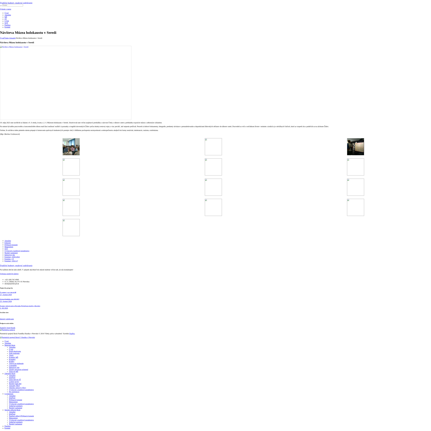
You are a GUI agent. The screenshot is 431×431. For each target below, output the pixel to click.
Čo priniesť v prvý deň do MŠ (8, 292)
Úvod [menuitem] (6, 341)
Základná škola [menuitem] (9, 374)
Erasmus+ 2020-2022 (12, 257)
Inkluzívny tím (9, 255)
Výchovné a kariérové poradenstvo (16, 251)
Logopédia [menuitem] (13, 365)
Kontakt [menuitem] (7, 428)
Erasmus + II (9, 259)
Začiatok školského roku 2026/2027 (9, 299)
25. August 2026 (6, 301)
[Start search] (1, 5)
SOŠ (6, 23)
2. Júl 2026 (4, 308)
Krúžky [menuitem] (11, 361)
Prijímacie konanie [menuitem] (15, 400)
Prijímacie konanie (11, 245)
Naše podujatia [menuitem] (14, 353)
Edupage (7, 243)
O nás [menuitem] (11, 349)
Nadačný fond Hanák (7, 328)
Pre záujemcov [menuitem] (14, 392)
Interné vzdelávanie (7, 319)
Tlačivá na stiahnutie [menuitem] (16, 363)
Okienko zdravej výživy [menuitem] (17, 388)
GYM (6, 21)
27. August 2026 (6, 295)
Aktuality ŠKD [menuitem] (14, 386)
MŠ (5, 17)
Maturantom (8, 247)
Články (6, 38)
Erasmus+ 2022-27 (11, 261)
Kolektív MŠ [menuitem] (13, 357)
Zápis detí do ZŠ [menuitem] (15, 380)
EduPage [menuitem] (12, 378)
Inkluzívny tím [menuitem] (14, 367)
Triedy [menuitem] (11, 355)
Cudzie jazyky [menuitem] (14, 382)
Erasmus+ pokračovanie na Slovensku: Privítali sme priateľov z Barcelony (20, 306)
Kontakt (7, 27)
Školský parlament (11, 253)
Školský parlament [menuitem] (15, 408)
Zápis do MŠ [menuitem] (13, 372)
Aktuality (12, 38)
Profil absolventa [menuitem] (15, 351)
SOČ (6, 249)
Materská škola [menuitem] (9, 345)
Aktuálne (7, 15)
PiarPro (72, 334)
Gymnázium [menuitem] (8, 394)
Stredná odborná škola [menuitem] (12, 410)
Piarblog (7, 25)
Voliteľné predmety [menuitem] (16, 406)
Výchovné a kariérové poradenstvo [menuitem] (21, 390)
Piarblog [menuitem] (7, 426)
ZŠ (5, 19)
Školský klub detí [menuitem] (15, 384)
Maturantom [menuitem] (13, 402)
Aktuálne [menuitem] (7, 343)
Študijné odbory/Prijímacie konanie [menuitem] (21, 416)
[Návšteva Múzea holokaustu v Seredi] (65, 119)
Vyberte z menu (5, 9)
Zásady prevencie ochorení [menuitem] (18, 369)
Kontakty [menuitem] (12, 359)
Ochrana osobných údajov (9, 274)
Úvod (6, 13)
